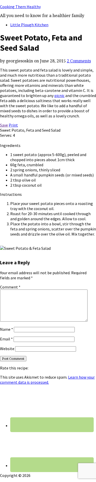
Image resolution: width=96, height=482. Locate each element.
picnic (59, 95)
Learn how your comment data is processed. (47, 380)
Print (13, 125)
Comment (10, 287)
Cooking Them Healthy (20, 6)
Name (6, 329)
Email (6, 338)
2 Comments (79, 61)
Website (7, 348)
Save (4, 125)
